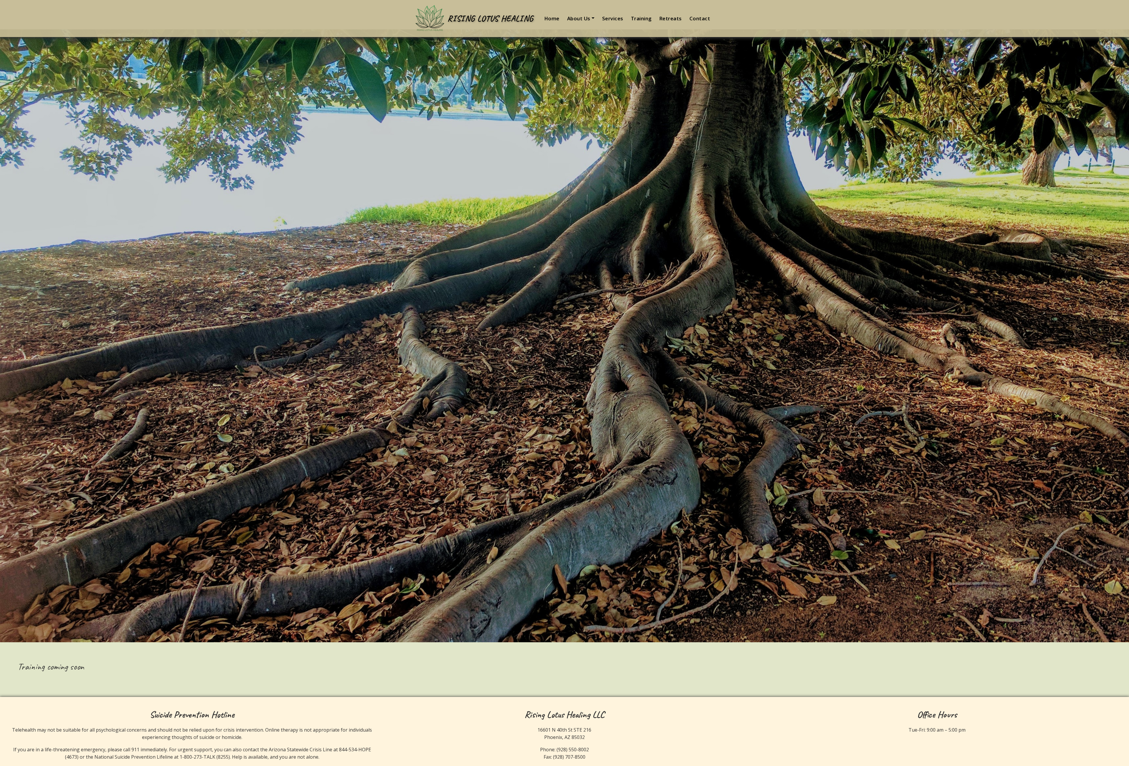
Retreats (670, 18)
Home (552, 18)
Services (612, 18)
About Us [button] (578, 18)
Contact (699, 18)
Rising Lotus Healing (490, 18)
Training (641, 18)
